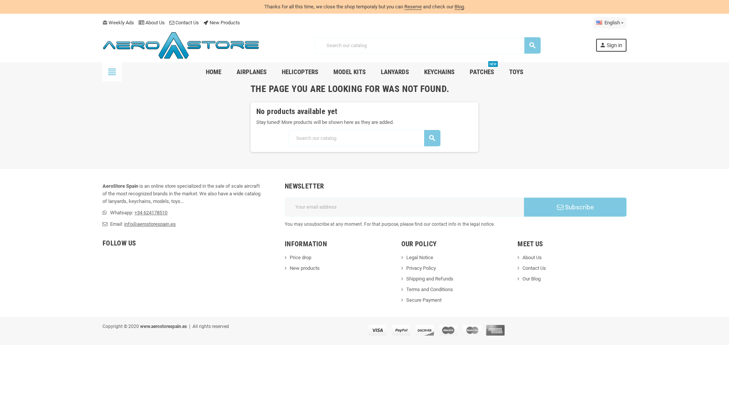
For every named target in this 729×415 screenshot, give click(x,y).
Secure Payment (424, 300)
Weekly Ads (118, 22)
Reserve (413, 7)
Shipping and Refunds (429, 279)
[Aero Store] (181, 45)
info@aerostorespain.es (150, 224)
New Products (224, 22)
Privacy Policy (421, 268)
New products (305, 268)
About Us (154, 22)
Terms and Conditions (429, 289)
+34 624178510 (150, 212)
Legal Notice (419, 257)
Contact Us (186, 22)
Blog (459, 7)
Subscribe (578, 207)
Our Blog (531, 279)
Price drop (300, 257)
